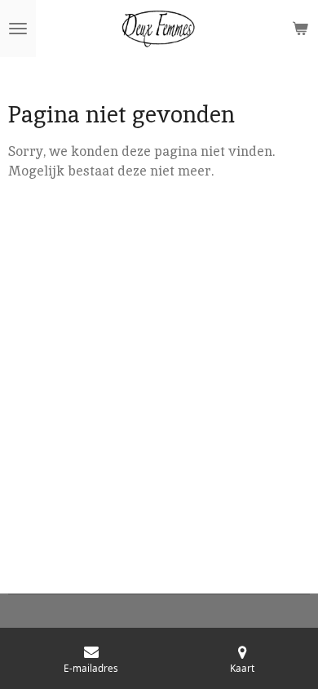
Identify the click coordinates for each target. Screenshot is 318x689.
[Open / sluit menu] (18, 28)
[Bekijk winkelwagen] (300, 28)
